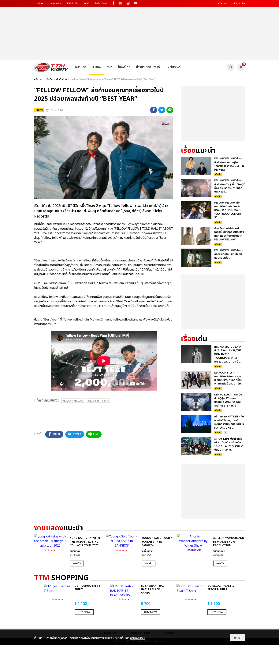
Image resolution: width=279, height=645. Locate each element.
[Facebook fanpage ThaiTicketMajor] (113, 3)
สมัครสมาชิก (239, 3)
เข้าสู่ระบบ (222, 3)
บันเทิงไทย (61, 79)
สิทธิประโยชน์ (101, 3)
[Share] (153, 110)
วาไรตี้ (86, 3)
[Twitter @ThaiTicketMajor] (120, 3)
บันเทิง (96, 67)
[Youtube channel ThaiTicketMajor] (135, 3)
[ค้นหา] (230, 67)
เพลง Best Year (98, 401)
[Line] (169, 110)
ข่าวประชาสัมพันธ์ (148, 67)
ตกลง (237, 637)
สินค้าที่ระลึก (72, 3)
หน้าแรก (40, 3)
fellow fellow (73, 401)
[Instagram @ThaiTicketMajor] (128, 3)
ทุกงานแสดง (55, 3)
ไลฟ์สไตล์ (124, 67)
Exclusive (173, 67)
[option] (68, 550)
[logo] (51, 67)
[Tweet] (161, 110)
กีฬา (109, 67)
